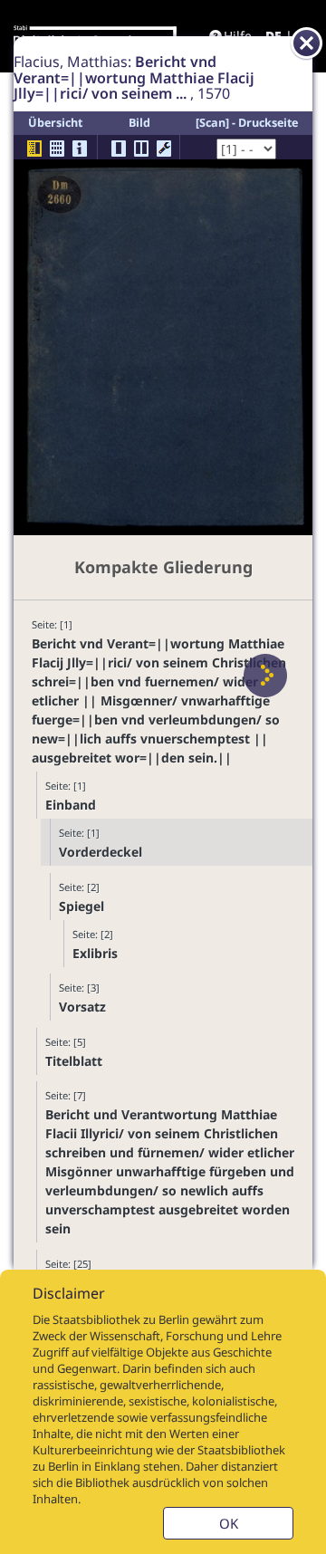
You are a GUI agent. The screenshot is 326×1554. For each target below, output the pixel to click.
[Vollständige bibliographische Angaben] (79, 148)
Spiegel (81, 906)
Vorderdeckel (100, 851)
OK (228, 1523)
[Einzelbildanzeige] (118, 148)
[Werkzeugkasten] (164, 148)
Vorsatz (82, 1006)
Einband (70, 804)
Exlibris (95, 953)
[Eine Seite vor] (265, 675)
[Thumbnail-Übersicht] (57, 148)
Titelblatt (73, 1061)
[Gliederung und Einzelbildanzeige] (34, 148)
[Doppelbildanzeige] (141, 148)
